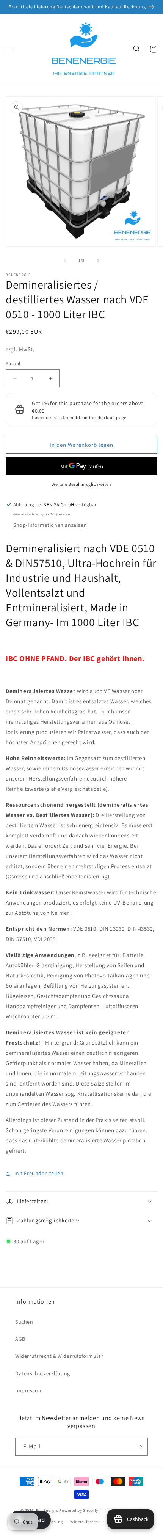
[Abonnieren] (139, 1447)
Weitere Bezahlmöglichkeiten (81, 484)
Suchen (24, 1321)
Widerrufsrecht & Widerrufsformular (59, 1356)
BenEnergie (47, 1510)
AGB (20, 1338)
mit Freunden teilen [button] (38, 1173)
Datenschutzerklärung (42, 1373)
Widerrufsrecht (85, 1521)
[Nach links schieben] (64, 260)
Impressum (29, 1390)
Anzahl (13, 363)
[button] (9, 49)
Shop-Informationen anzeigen (50, 525)
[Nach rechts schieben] (98, 260)
